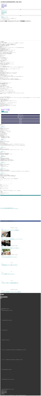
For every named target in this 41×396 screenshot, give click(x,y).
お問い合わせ (2, 14)
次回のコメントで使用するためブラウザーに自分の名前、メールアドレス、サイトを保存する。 (10, 190)
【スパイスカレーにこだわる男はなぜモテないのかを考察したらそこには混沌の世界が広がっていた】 (13, 349)
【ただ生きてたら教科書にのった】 (6, 369)
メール (1, 186)
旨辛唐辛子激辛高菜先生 (4, 12)
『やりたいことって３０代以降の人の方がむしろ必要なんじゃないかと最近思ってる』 (11, 359)
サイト (1, 188)
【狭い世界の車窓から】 (5, 308)
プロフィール (2, 4)
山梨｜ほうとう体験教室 (4, 391)
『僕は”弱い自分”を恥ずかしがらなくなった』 (7, 379)
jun (1, 167)
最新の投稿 (2, 13)
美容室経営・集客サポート (4, 6)
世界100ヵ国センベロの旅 (4, 10)
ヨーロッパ (2, 111)
